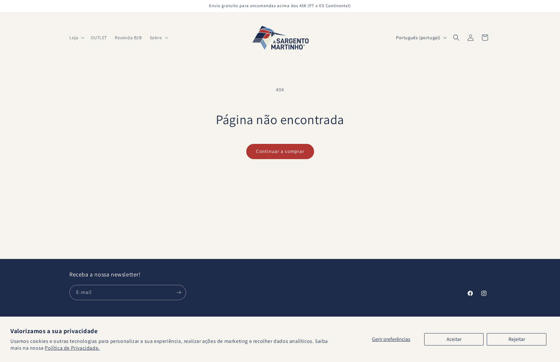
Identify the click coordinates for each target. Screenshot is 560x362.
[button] (76, 37)
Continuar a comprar (280, 151)
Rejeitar (516, 339)
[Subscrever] (178, 292)
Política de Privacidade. (72, 347)
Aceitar (454, 339)
